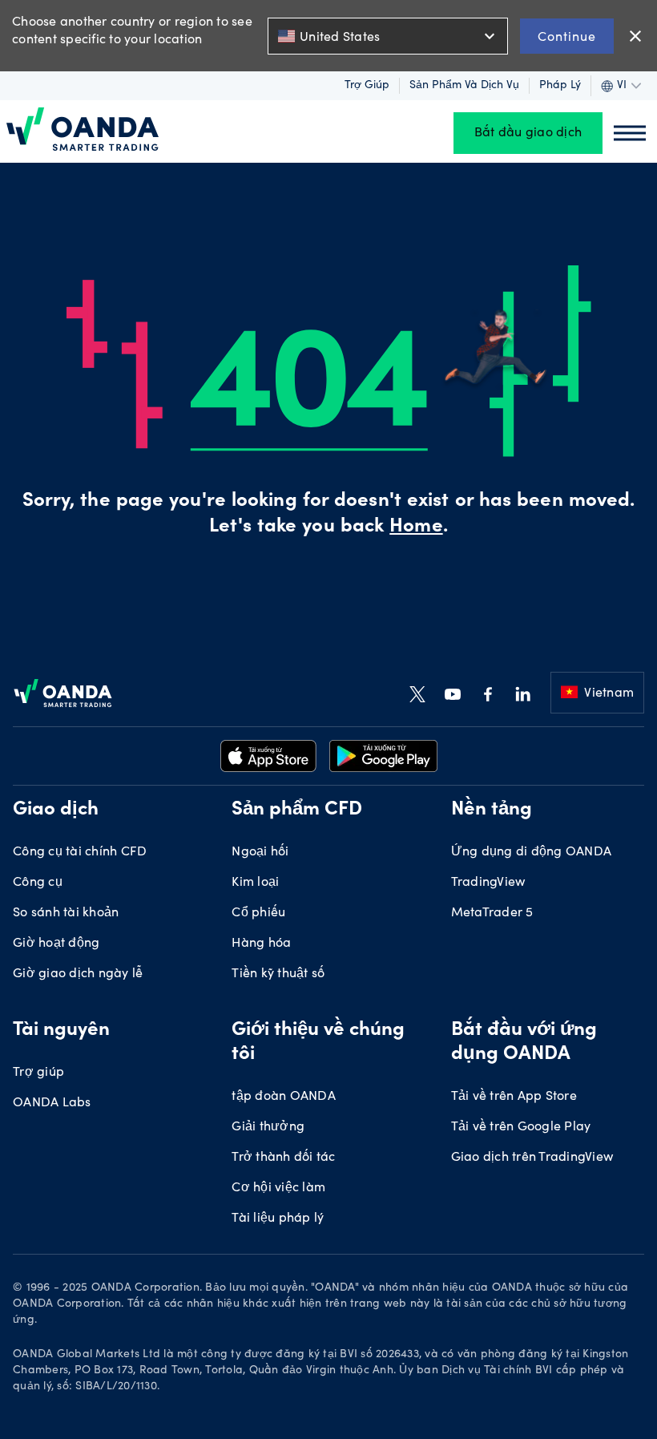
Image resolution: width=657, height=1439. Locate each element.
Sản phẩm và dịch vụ (464, 85)
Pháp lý (560, 85)
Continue (567, 35)
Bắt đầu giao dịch (528, 133)
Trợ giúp (367, 85)
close (635, 36)
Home (415, 527)
